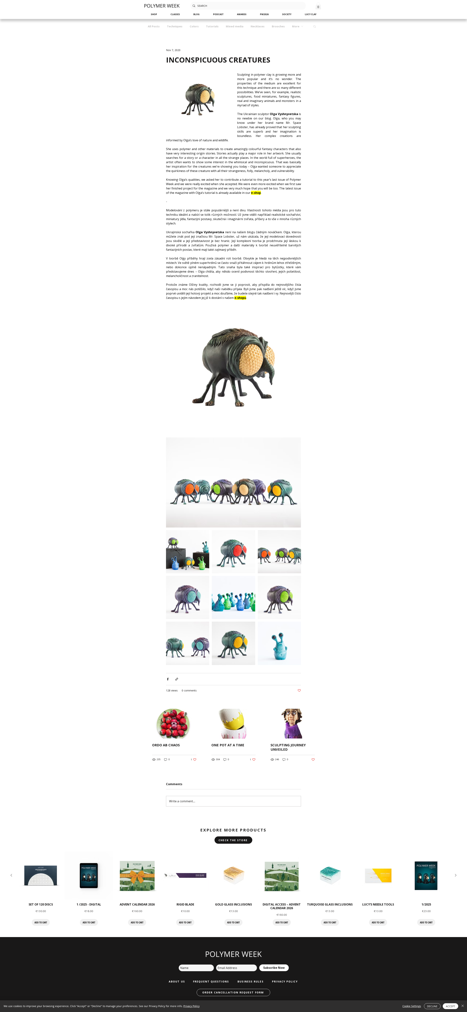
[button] (318, 5)
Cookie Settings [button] (411, 1006)
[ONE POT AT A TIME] (233, 724)
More (295, 26)
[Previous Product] (11, 875)
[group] (233, 888)
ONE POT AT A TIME (227, 745)
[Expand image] (187, 551)
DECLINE (432, 1006)
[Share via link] (176, 679)
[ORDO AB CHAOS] (174, 723)
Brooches (278, 26)
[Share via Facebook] (167, 679)
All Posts (154, 26)
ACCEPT (450, 1006)
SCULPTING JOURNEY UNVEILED (288, 747)
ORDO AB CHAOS (166, 745)
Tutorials (212, 26)
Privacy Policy (191, 1006)
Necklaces (258, 26)
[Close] (462, 1006)
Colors (194, 26)
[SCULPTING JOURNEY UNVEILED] (292, 723)
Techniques (174, 26)
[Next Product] (456, 875)
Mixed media (234, 26)
